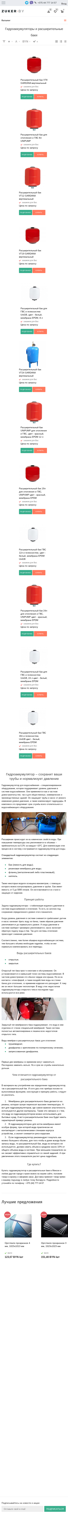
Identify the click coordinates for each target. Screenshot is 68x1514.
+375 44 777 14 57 (47, 2)
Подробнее (27, 97)
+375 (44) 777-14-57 (34, 1183)
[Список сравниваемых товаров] (49, 12)
